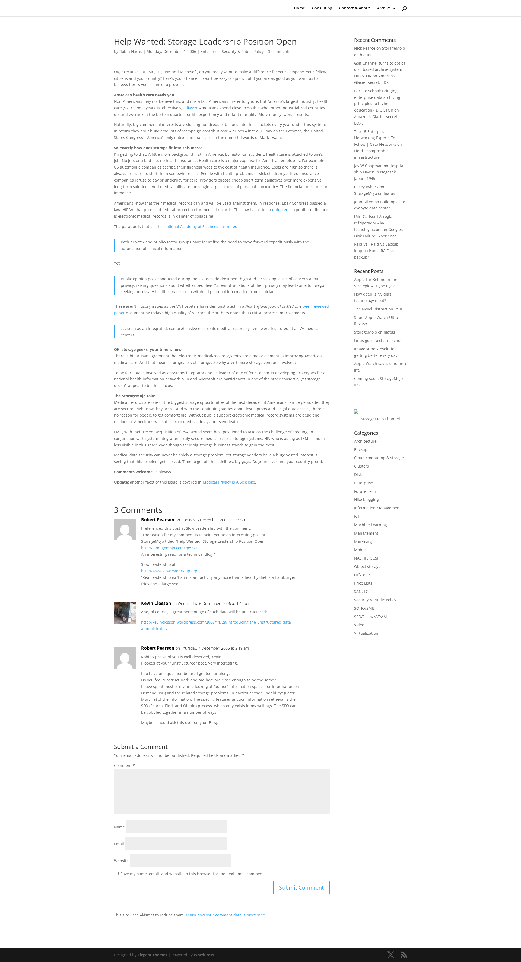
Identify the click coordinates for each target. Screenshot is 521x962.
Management (366, 533)
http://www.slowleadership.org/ (170, 570)
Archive (384, 8)
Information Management (377, 507)
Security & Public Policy (243, 51)
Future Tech (365, 491)
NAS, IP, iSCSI (366, 558)
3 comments (279, 51)
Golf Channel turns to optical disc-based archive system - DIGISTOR (380, 70)
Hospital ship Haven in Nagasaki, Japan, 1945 (379, 172)
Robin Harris (130, 51)
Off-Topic (362, 574)
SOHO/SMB (364, 608)
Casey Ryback (366, 186)
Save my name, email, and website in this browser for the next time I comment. (192, 873)
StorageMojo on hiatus (374, 193)
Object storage (367, 566)
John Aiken (363, 201)
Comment (124, 765)
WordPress (204, 954)
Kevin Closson (156, 603)
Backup (360, 449)
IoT (357, 516)
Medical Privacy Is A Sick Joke (229, 482)
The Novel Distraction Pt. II (378, 309)
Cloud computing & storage (379, 457)
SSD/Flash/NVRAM (370, 616)
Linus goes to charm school (379, 340)
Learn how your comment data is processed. (226, 914)
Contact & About (354, 8)
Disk (358, 474)
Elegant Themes (152, 954)
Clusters (361, 466)
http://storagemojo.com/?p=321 (169, 547)
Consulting (322, 8)
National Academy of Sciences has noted (200, 226)
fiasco (192, 107)
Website (121, 860)
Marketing (363, 541)
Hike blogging (366, 499)
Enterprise (210, 51)
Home (299, 8)
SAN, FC (361, 591)
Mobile (360, 549)
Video (359, 624)
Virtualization (366, 633)
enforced (280, 209)
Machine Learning (370, 524)
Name (119, 827)
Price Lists (363, 583)
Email (119, 843)
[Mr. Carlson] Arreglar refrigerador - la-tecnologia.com (374, 223)
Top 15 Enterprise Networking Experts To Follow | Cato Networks (375, 138)
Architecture (365, 441)
